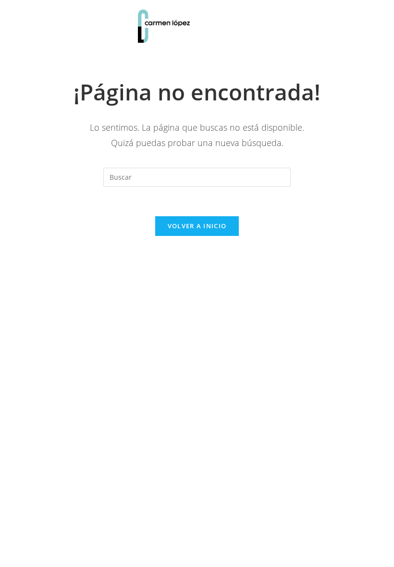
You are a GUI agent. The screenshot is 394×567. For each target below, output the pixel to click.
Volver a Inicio (197, 226)
